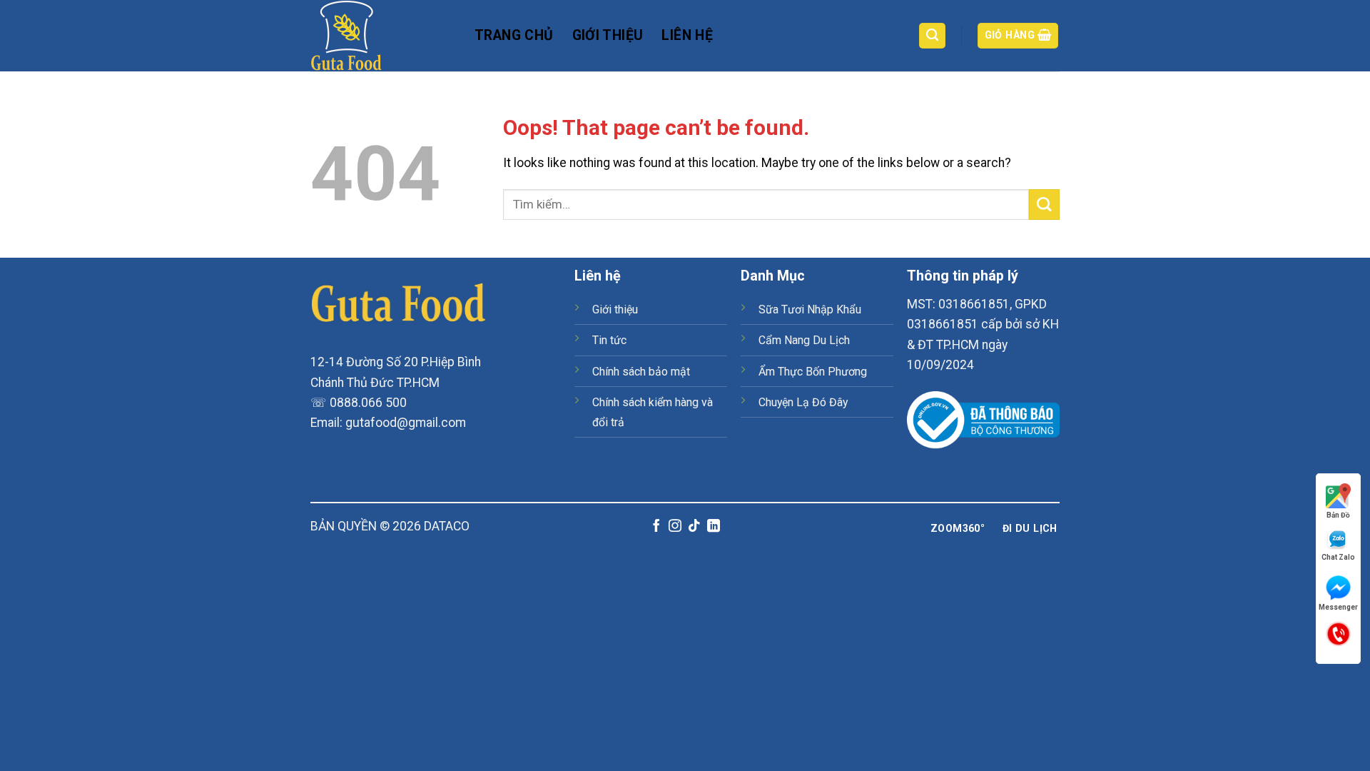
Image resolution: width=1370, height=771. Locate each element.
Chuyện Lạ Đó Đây (803, 402)
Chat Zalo (1338, 557)
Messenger (1338, 607)
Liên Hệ (687, 35)
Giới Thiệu (608, 35)
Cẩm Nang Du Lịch (804, 340)
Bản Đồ (1338, 515)
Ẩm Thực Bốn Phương (812, 371)
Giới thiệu (615, 309)
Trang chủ (514, 35)
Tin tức (609, 340)
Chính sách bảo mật (641, 371)
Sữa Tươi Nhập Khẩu (809, 309)
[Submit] (1044, 204)
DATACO (447, 526)
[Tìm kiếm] (932, 36)
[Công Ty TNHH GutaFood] (381, 35)
